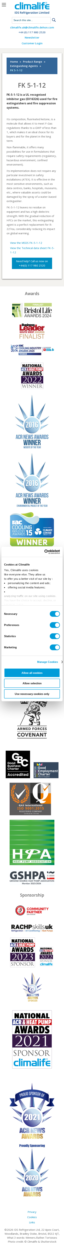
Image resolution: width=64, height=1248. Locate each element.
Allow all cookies (32, 672)
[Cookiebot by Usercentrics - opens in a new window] (45, 552)
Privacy (32, 1212)
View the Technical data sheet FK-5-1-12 (32, 250)
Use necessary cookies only (32, 693)
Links (32, 1222)
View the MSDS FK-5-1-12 (26, 243)
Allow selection (32, 683)
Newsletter (32, 37)
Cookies (32, 1217)
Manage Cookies (47, 661)
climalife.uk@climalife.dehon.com (32, 27)
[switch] (55, 625)
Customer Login (32, 43)
